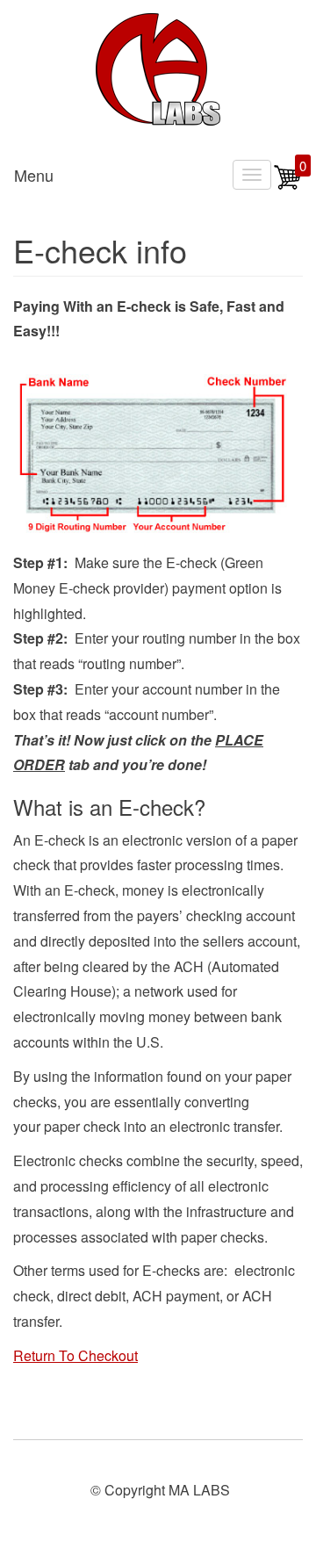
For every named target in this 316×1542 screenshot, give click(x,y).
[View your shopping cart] (288, 186)
